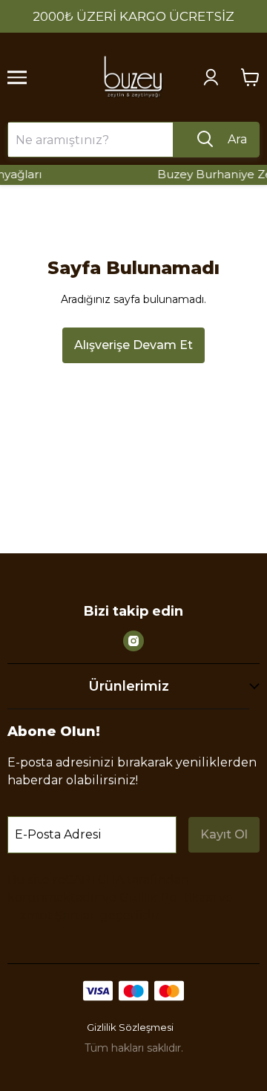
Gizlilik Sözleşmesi (130, 1027)
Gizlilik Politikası (167, 897)
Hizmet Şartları (52, 915)
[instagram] (133, 641)
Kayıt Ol (224, 834)
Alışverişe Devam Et (133, 345)
